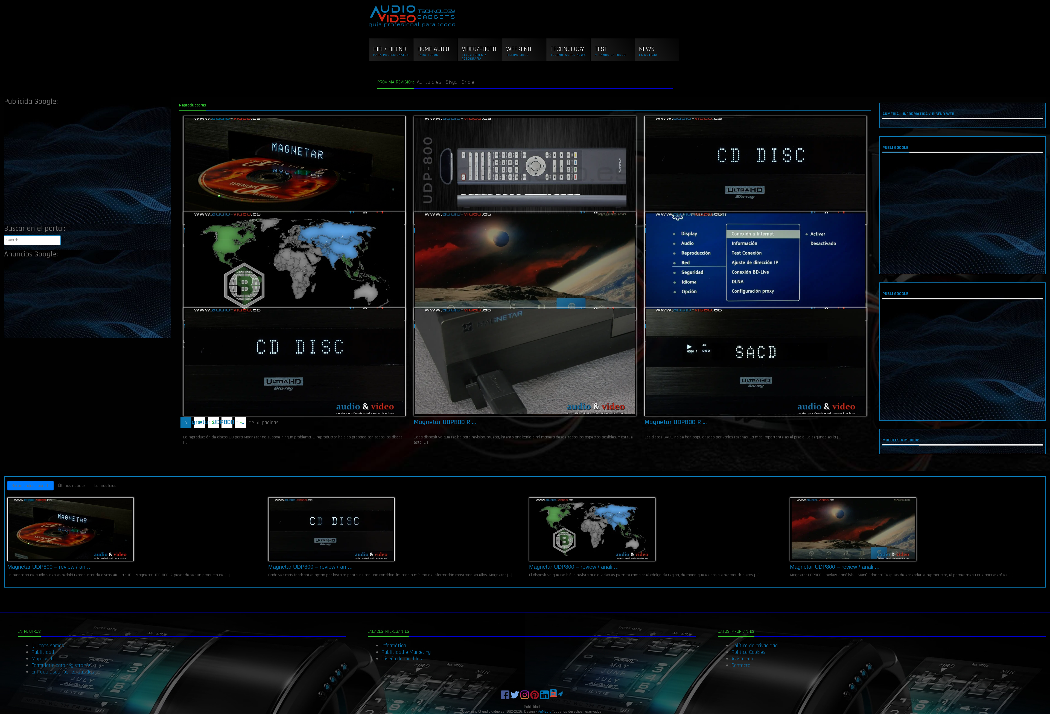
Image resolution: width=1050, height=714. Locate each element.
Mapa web (42, 658)
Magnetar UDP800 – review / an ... (49, 567)
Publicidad (42, 652)
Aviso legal (743, 658)
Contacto (740, 665)
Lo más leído (105, 485)
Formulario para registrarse (60, 665)
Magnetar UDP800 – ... (213, 422)
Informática (393, 645)
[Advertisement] (87, 166)
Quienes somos (47, 645)
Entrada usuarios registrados (62, 671)
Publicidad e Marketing (406, 652)
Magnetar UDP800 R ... (445, 422)
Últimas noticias (72, 485)
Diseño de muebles (401, 658)
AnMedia (544, 711)
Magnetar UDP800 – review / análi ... (574, 567)
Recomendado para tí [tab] (30, 485)
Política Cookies (748, 652)
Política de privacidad (754, 645)
